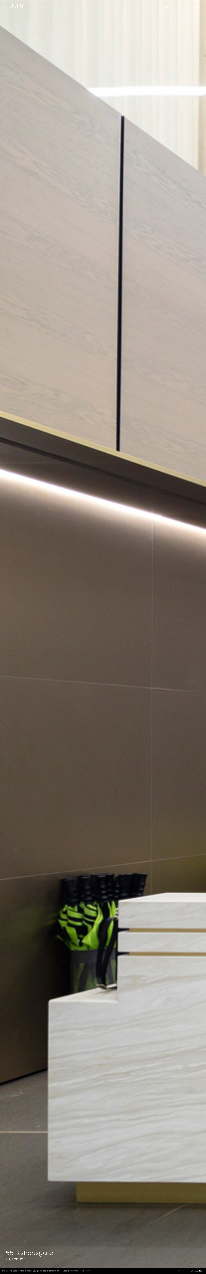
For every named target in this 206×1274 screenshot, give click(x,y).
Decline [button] (181, 1271)
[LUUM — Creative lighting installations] (15, 6)
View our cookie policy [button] (80, 1271)
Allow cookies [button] (197, 1271)
